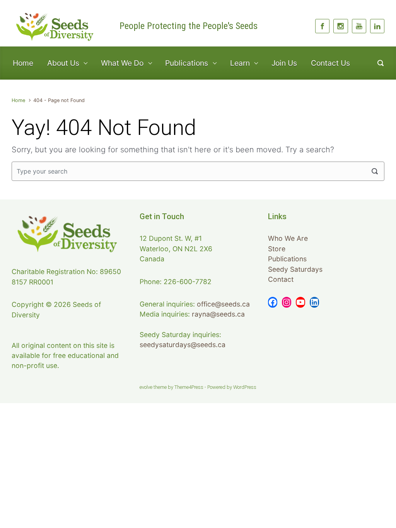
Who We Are (288, 238)
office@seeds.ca (223, 304)
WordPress (244, 387)
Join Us (284, 63)
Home (23, 63)
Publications (287, 259)
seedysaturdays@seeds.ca (182, 345)
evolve (146, 387)
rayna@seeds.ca (218, 314)
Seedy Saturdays (295, 269)
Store (276, 249)
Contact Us (330, 63)
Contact (281, 279)
